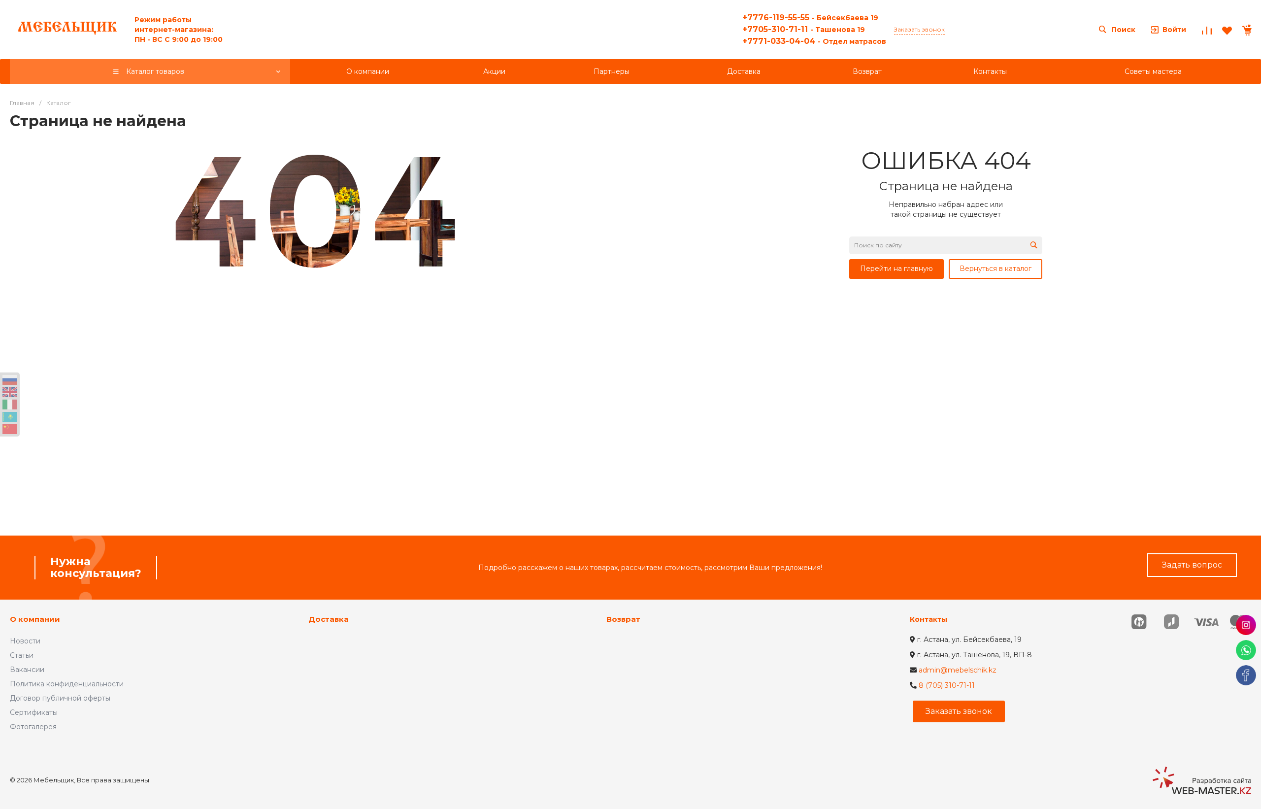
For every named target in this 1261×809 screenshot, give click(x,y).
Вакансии (27, 669)
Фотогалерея (33, 726)
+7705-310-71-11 (803, 29)
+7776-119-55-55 (810, 17)
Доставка (328, 619)
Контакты (928, 619)
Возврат (623, 619)
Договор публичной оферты (60, 698)
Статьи (21, 655)
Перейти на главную (896, 268)
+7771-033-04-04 (814, 41)
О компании (35, 619)
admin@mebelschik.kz (957, 670)
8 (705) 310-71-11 (947, 685)
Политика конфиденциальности (67, 683)
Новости (25, 641)
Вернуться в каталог (995, 268)
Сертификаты (34, 712)
